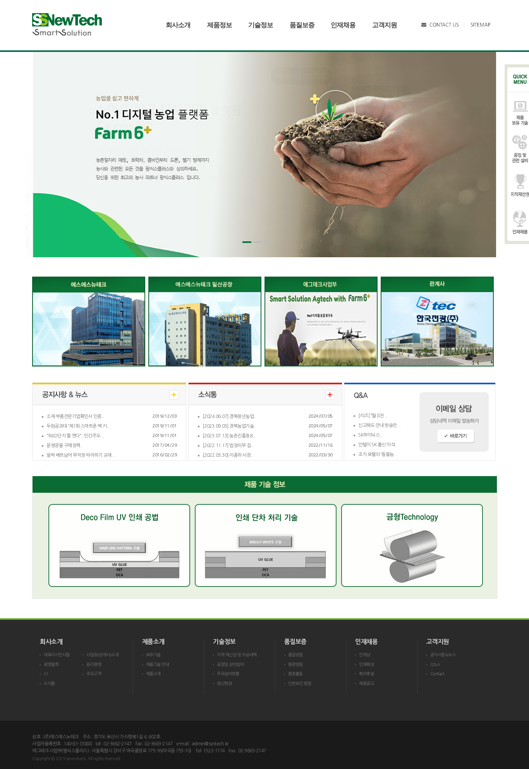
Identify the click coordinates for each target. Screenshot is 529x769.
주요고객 (93, 674)
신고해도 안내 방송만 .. (379, 425)
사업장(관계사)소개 (102, 655)
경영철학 (51, 664)
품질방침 (295, 655)
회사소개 (178, 25)
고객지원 (384, 25)
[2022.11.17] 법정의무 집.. (228, 445)
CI (46, 674)
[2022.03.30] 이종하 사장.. (228, 455)
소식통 (49, 683)
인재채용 (343, 25)
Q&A (435, 664)
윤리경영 (93, 664)
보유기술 (153, 655)
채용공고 (366, 683)
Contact (437, 674)
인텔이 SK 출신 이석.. (377, 444)
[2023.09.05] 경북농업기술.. (230, 426)
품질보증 (302, 25)
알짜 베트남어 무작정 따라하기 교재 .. (80, 455)
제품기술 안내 (157, 664)
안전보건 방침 (299, 683)
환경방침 (295, 664)
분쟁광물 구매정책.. (64, 445)
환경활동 (295, 674)
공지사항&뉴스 (443, 655)
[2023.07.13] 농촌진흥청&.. (229, 436)
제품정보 (219, 25)
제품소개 (153, 674)
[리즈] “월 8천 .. (372, 415)
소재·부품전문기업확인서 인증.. (75, 416)
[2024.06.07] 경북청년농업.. (230, 416)
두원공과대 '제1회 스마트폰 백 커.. (78, 426)
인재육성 (366, 664)
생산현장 (224, 683)
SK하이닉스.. (370, 435)
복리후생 (366, 674)
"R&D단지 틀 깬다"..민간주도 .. (75, 436)
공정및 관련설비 (230, 664)
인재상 (364, 655)
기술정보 (260, 25)
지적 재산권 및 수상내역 (237, 655)
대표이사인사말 (57, 655)
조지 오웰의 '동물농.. (377, 454)
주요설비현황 (228, 674)
